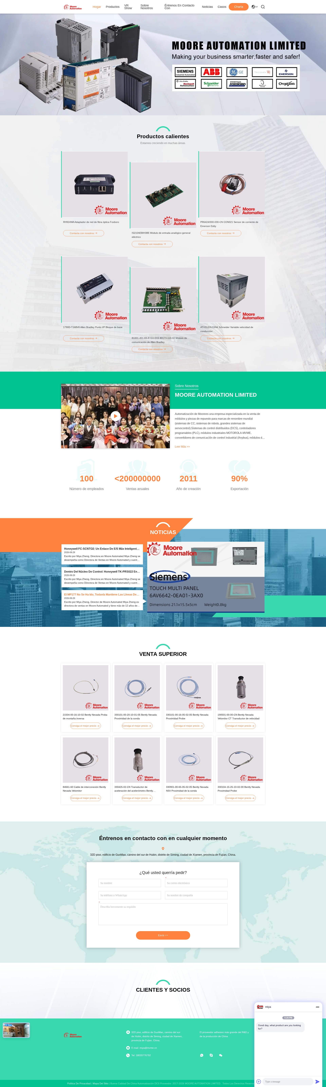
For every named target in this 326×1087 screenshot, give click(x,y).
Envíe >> (163, 935)
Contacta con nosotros (82, 233)
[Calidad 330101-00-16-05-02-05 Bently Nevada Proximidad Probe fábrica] (189, 687)
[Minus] (317, 1007)
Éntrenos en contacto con (179, 6)
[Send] (317, 1081)
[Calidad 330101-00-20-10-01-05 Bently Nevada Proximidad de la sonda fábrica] (137, 687)
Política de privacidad (79, 1083)
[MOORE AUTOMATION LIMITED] (73, 6)
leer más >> (182, 446)
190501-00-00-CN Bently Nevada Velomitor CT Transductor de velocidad (238, 716)
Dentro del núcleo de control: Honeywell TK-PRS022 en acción (100, 571)
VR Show (128, 6)
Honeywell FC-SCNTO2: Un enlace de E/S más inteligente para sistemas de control (101, 549)
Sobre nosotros (147, 6)
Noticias (207, 6)
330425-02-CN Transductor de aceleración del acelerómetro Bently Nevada (133, 789)
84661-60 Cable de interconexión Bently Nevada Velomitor (84, 789)
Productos (113, 6)
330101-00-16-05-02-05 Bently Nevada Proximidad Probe (187, 716)
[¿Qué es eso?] (204, 1055)
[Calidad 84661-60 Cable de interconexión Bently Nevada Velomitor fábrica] (85, 760)
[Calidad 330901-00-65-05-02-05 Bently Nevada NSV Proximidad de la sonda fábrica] (189, 760)
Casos (222, 6)
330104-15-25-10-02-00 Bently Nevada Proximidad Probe (239, 789)
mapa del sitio (100, 1083)
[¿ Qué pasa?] (213, 1055)
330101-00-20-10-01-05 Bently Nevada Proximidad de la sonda (135, 716)
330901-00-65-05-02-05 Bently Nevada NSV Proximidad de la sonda (187, 789)
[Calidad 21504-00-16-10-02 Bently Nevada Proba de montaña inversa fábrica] (85, 687)
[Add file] (258, 1081)
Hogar (97, 6)
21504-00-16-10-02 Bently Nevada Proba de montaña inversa (85, 716)
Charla (238, 6)
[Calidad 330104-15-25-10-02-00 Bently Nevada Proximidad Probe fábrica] (240, 760)
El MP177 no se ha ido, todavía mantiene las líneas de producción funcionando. (100, 594)
